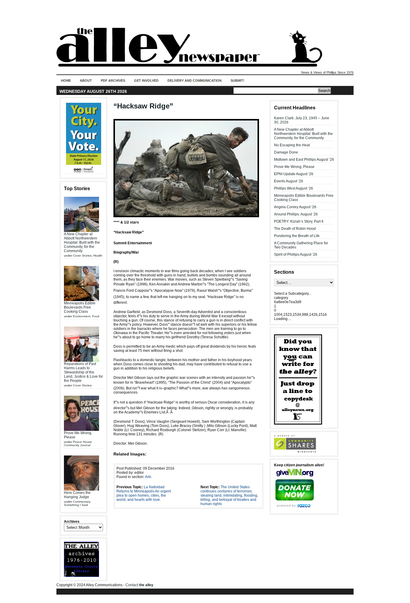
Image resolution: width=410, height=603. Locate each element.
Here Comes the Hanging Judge (77, 495)
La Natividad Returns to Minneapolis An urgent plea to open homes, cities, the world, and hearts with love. (143, 493)
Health (97, 255)
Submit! (237, 80)
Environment (81, 316)
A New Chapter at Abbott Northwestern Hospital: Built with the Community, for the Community (82, 242)
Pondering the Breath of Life (297, 236)
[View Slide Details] (83, 138)
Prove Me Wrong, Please (294, 167)
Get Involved (146, 80)
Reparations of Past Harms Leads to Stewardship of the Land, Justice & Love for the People (83, 372)
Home (66, 80)
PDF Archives (113, 80)
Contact (139, 585)
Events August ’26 (288, 181)
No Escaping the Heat (292, 145)
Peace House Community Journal (78, 443)
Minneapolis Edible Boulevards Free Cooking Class (79, 307)
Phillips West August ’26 (293, 188)
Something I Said (76, 505)
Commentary (81, 501)
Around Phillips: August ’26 (296, 214)
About (86, 80)
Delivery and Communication (194, 80)
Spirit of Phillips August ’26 (295, 254)
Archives (72, 521)
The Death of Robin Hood (295, 229)
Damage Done (286, 152)
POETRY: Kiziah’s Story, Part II (298, 221)
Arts (148, 477)
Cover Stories (82, 255)
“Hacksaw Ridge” (143, 106)
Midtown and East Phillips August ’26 (304, 159)
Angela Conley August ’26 (295, 207)
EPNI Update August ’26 (293, 174)
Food (95, 316)
